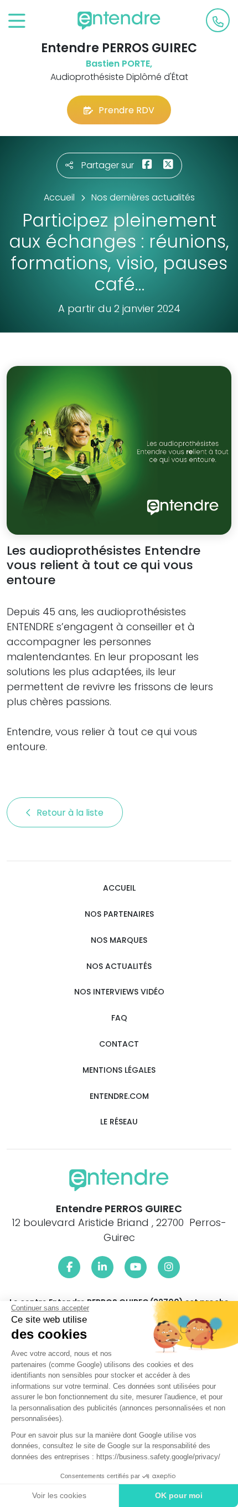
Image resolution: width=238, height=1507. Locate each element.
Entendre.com (119, 1096)
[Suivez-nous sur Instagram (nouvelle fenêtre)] (169, 1267)
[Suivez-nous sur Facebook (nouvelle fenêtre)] (69, 1267)
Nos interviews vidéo (119, 992)
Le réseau (119, 1122)
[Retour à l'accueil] (119, 20)
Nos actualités (119, 966)
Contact (119, 1044)
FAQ (119, 1018)
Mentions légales (119, 1070)
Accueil (119, 888)
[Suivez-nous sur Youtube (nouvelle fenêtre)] (136, 1267)
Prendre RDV (126, 110)
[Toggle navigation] (16, 21)
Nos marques (119, 940)
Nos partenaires (119, 914)
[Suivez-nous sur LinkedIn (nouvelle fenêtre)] (102, 1267)
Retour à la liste (71, 812)
